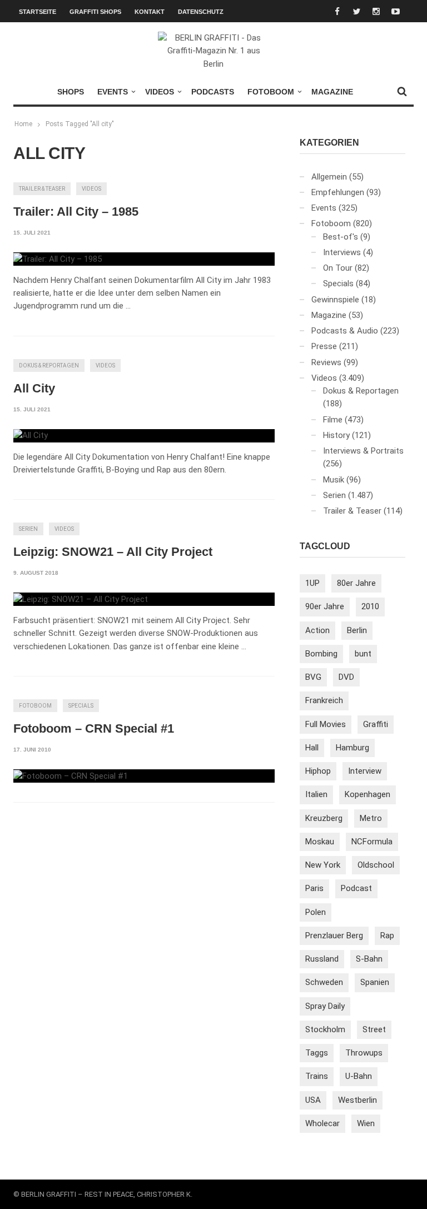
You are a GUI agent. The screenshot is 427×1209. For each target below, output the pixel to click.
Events (112, 91)
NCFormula (372, 842)
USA (313, 1100)
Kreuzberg (323, 818)
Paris (314, 888)
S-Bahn (369, 959)
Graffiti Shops (95, 11)
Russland (322, 959)
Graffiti (375, 724)
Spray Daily (325, 1006)
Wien (366, 1123)
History (336, 435)
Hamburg (352, 748)
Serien (28, 529)
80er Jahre (356, 583)
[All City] (30, 435)
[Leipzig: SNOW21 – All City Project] (80, 599)
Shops (70, 91)
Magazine (332, 91)
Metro (371, 818)
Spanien (374, 982)
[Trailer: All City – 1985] (57, 259)
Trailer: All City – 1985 (75, 211)
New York (322, 865)
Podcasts (212, 91)
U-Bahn (358, 1076)
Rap (387, 936)
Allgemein (329, 177)
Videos (159, 91)
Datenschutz (201, 11)
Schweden (324, 982)
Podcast (356, 888)
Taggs (316, 1053)
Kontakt (150, 11)
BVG (313, 677)
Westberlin (357, 1100)
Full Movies (325, 724)
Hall (312, 748)
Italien (316, 794)
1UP (312, 583)
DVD (346, 677)
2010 (370, 606)
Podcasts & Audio (344, 331)
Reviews (326, 362)
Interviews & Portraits (363, 451)
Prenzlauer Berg (334, 936)
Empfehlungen (337, 192)
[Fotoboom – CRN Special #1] (70, 776)
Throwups (364, 1053)
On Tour (337, 268)
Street (374, 1029)
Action (317, 630)
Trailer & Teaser (42, 189)
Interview (364, 771)
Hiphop (318, 771)
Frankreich (324, 700)
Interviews (342, 252)
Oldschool (376, 865)
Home (23, 124)
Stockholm (325, 1029)
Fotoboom (270, 91)
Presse (324, 346)
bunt (363, 654)
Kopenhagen (367, 794)
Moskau (319, 842)
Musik (333, 480)
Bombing (321, 654)
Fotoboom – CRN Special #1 (93, 728)
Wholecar (322, 1123)
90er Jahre (324, 606)
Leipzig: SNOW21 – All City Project (112, 552)
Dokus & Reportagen (49, 365)
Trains (316, 1076)
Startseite (37, 11)
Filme (332, 420)
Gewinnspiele (335, 300)
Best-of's (340, 237)
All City (34, 388)
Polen (315, 912)
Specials (80, 706)
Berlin (357, 630)
